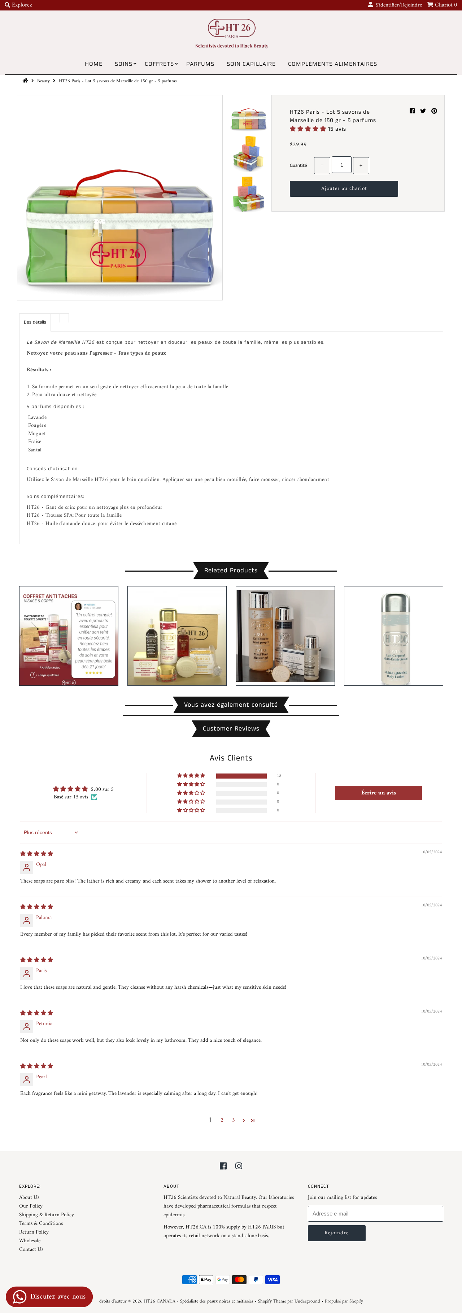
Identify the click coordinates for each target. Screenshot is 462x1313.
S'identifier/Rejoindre (397, 5)
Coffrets (159, 64)
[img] (36, 854)
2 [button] (222, 1120)
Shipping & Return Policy (46, 1215)
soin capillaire (251, 64)
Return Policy (34, 1232)
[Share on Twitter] (424, 112)
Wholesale (29, 1241)
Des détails (35, 322)
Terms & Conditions (41, 1223)
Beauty (43, 81)
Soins (123, 64)
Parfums (200, 64)
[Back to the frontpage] (26, 81)
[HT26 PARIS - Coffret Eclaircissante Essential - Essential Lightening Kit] (68, 635)
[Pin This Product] (434, 112)
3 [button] (233, 1120)
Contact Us (31, 1249)
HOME (94, 64)
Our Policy (31, 1206)
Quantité (298, 165)
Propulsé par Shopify (344, 1301)
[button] (309, 129)
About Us (29, 1197)
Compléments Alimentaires (332, 64)
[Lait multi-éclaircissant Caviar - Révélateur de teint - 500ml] (393, 635)
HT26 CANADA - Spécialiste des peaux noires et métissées (198, 1301)
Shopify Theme (272, 1301)
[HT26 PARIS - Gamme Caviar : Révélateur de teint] (285, 634)
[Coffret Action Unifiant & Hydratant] (177, 635)
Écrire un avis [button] (378, 793)
